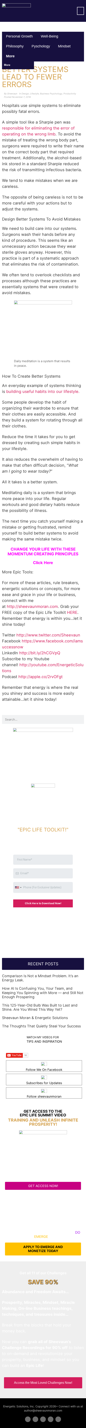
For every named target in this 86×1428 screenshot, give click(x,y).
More (11, 56)
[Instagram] (58, 1419)
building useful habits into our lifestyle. (43, 391)
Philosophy (15, 46)
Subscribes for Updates (44, 1083)
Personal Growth (19, 36)
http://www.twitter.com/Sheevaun (48, 635)
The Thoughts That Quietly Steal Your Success (41, 1026)
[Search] (79, 719)
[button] (80, 11)
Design (25, 93)
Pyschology (41, 46)
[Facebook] (28, 1419)
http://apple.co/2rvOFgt (40, 676)
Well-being (49, 36)
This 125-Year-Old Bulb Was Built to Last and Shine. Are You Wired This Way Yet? (39, 1007)
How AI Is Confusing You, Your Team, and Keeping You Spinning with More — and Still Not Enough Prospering (42, 992)
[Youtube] (50, 1419)
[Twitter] (35, 1419)
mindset (64, 46)
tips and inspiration (44, 1041)
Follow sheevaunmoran (44, 1096)
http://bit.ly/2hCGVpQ (39, 653)
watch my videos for (43, 1037)
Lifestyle (34, 93)
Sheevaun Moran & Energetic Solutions (35, 1018)
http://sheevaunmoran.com (32, 606)
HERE (72, 612)
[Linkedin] (43, 1419)
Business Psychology (51, 93)
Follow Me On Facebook (44, 1070)
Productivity (69, 93)
